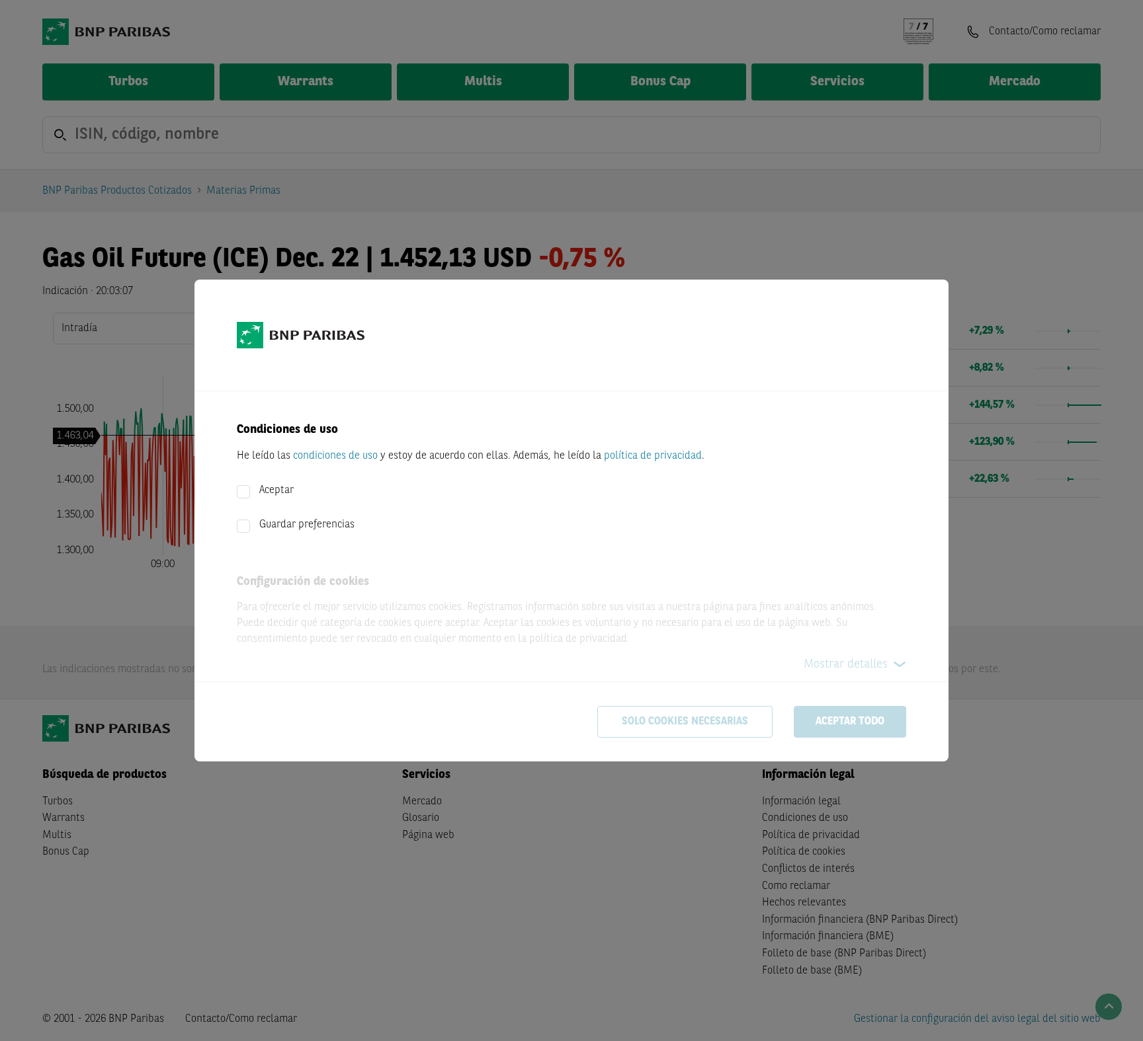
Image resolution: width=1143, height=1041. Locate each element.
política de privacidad (653, 456)
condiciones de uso (335, 456)
